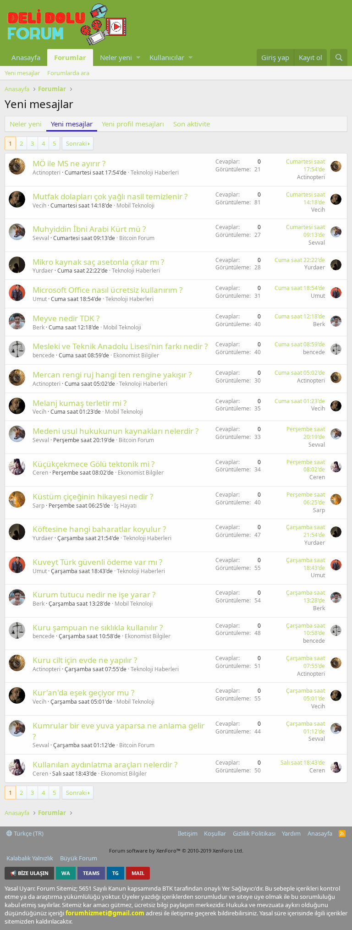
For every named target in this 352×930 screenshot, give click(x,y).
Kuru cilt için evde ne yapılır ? (85, 660)
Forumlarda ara (68, 73)
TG (115, 873)
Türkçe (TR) (28, 833)
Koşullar (215, 833)
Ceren (40, 472)
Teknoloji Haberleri (155, 172)
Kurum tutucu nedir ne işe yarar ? (94, 594)
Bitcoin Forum (136, 238)
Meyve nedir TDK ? (66, 318)
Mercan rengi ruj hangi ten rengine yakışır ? (112, 374)
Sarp (38, 505)
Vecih (39, 205)
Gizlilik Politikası (254, 833)
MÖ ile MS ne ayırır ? (69, 163)
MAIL (138, 873)
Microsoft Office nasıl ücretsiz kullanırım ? (107, 289)
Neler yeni (116, 57)
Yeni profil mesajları (133, 123)
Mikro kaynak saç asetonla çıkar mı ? (98, 262)
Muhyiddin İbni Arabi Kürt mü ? (89, 229)
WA (65, 873)
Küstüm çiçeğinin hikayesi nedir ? (93, 496)
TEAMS (91, 873)
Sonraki (76, 143)
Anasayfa (25, 57)
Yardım (291, 833)
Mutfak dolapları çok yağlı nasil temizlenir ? (110, 196)
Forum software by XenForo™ (176, 850)
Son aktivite (191, 123)
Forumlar (70, 57)
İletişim (188, 833)
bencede (44, 355)
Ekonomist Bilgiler (136, 355)
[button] (138, 57)
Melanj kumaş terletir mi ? (79, 403)
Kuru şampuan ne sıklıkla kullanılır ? (98, 627)
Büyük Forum (78, 858)
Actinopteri (46, 172)
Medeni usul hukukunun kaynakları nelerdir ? (115, 431)
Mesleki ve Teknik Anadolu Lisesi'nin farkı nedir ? (120, 346)
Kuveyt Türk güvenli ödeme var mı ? (97, 562)
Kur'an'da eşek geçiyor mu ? (83, 692)
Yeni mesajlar (22, 73)
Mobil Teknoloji (135, 205)
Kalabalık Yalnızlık (29, 858)
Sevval (41, 238)
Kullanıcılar (166, 57)
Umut (40, 299)
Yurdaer (43, 270)
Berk (38, 327)
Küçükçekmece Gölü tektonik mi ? (93, 464)
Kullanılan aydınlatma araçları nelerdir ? (105, 764)
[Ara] (338, 57)
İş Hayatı (125, 505)
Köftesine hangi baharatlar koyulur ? (99, 529)
